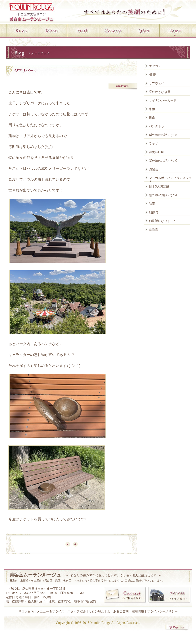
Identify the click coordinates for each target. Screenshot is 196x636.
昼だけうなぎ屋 (159, 91)
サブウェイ (156, 83)
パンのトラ (156, 126)
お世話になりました (162, 221)
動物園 (153, 229)
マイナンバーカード (162, 100)
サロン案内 (26, 611)
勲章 (152, 203)
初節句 (153, 212)
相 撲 (152, 74)
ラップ (153, 143)
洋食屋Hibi (156, 152)
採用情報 (138, 611)
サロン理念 (96, 611)
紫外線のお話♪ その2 (163, 160)
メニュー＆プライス (50, 611)
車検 (152, 109)
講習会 (153, 169)
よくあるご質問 (118, 611)
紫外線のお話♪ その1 (163, 195)
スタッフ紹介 (76, 611)
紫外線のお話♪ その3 (163, 134)
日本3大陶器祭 (159, 186)
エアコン (155, 66)
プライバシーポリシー (162, 611)
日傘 (152, 117)
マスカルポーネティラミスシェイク (172, 179)
